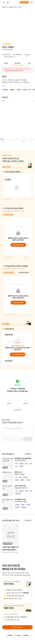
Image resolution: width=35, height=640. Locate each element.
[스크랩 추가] (17, 525)
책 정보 (6, 63)
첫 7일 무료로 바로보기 (18, 245)
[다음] (32, 141)
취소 (20, 439)
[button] (10, 538)
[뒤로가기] (4, 2)
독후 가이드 (17, 63)
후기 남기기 (27, 439)
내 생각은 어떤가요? (9, 272)
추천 (29, 63)
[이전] (29, 141)
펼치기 (4, 86)
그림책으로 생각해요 (23, 272)
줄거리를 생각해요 (8, 215)
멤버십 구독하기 (24, 2)
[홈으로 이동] (8, 2)
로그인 (31, 2)
